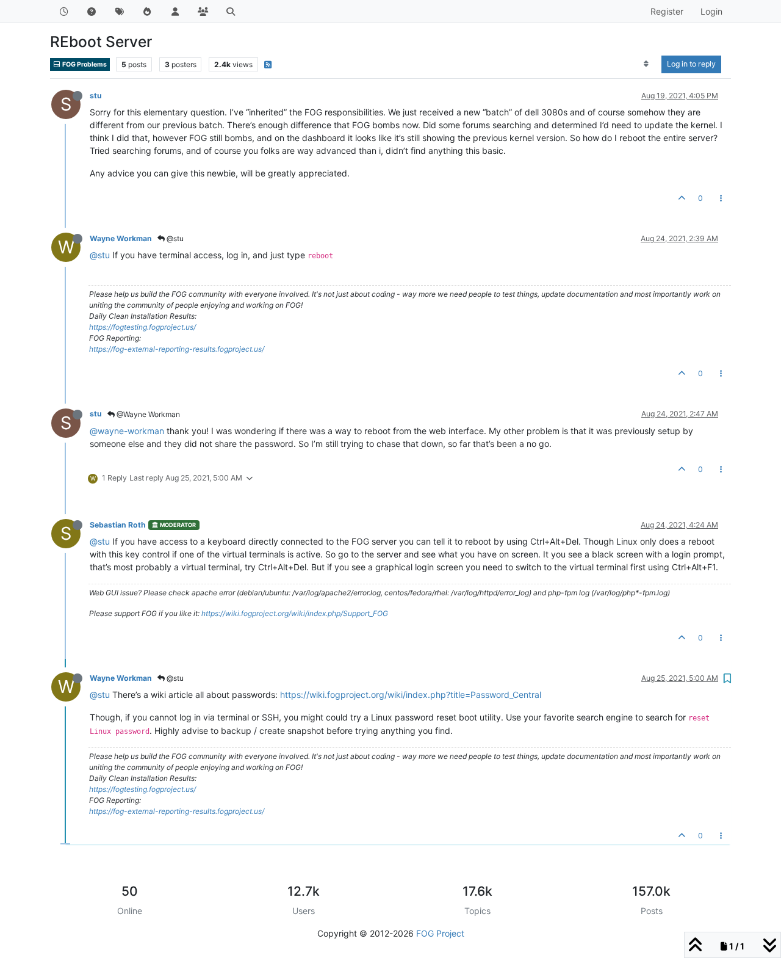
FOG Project (440, 933)
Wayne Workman (121, 238)
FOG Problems (84, 64)
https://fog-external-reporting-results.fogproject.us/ (176, 349)
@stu (174, 238)
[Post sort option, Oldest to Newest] (646, 64)
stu (96, 95)
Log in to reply (691, 63)
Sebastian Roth (118, 524)
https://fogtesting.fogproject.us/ (142, 327)
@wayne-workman (127, 431)
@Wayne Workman (147, 414)
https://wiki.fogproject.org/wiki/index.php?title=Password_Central (410, 694)
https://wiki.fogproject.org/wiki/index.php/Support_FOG (294, 613)
